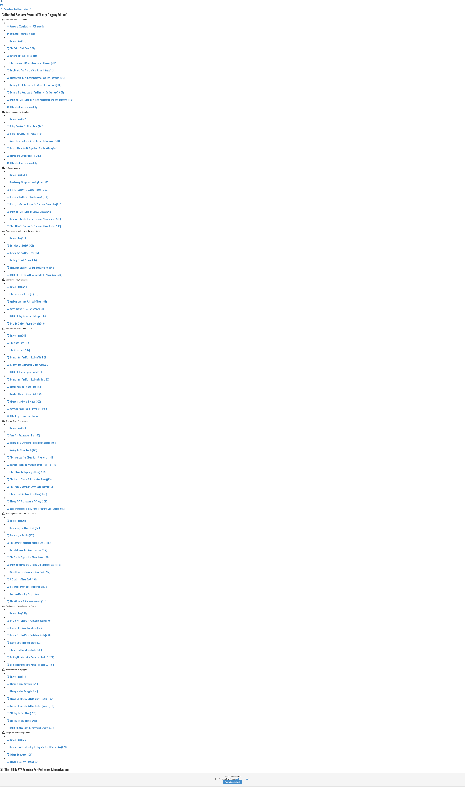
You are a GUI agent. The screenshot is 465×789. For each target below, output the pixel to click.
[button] (1, 2)
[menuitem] (1, 5)
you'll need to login (242, 779)
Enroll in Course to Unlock (232, 782)
